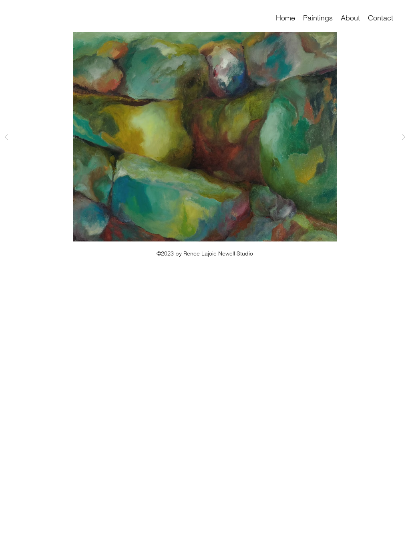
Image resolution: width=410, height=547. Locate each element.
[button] (318, 18)
